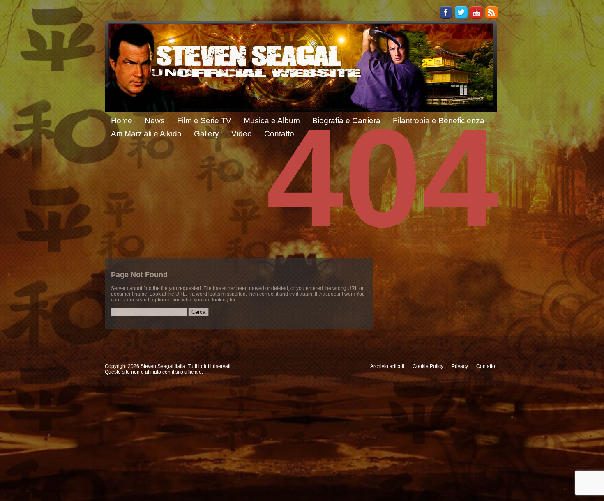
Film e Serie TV (204, 120)
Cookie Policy (428, 366)
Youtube (476, 12)
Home (121, 120)
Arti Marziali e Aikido (146, 133)
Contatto (485, 366)
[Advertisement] (302, 443)
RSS (491, 12)
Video (241, 133)
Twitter (461, 12)
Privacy (460, 366)
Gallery (206, 133)
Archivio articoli (387, 366)
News (155, 120)
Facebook (446, 12)
